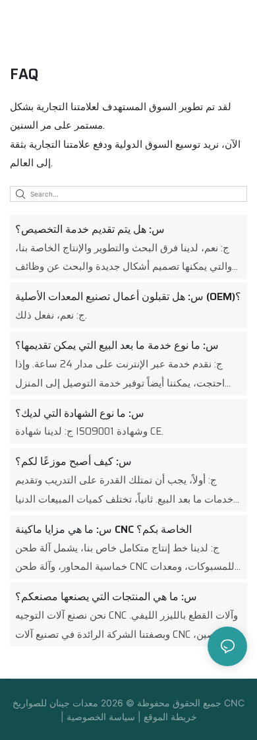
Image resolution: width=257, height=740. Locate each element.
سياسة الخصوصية (102, 716)
